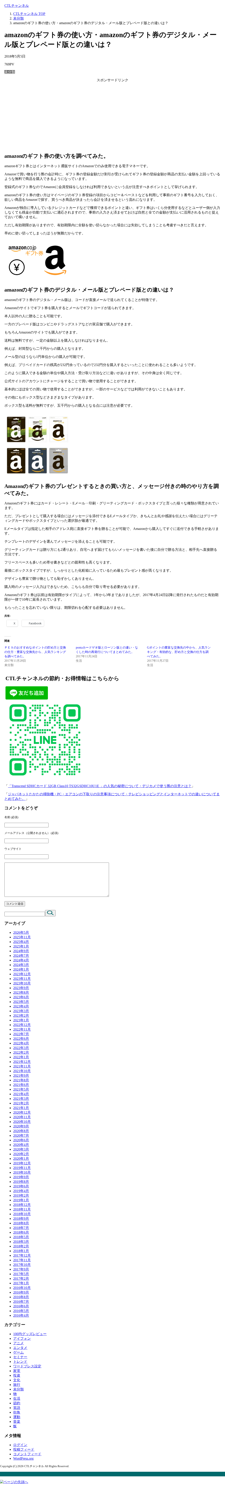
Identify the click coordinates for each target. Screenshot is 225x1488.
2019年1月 (21, 1200)
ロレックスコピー (72, 1474)
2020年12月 (22, 1112)
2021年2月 (21, 1103)
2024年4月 (21, 960)
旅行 (16, 1385)
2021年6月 (21, 1085)
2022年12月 (22, 1025)
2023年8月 (21, 992)
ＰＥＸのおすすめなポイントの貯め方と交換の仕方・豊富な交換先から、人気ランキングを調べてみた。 (35, 652)
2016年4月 (21, 1315)
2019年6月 (21, 1186)
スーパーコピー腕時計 (104, 1474)
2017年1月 (21, 1283)
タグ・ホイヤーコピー (39, 1474)
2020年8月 (21, 1131)
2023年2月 (21, 1015)
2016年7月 (21, 1301)
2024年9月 (21, 951)
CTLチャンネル (16, 5)
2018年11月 (22, 1209)
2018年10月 (22, 1214)
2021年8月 (21, 1080)
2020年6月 (21, 1140)
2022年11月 (22, 1029)
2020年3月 (21, 1149)
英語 (16, 1408)
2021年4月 (21, 1094)
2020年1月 (21, 1158)
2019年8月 (21, 1182)
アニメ (18, 1343)
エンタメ (20, 1348)
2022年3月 (21, 1048)
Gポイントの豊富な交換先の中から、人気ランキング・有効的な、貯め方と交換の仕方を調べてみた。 (179, 652)
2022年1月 (21, 1057)
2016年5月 (21, 1311)
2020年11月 (22, 1117)
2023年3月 (21, 1011)
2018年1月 (21, 1251)
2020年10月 (22, 1122)
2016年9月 (21, 1292)
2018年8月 (21, 1223)
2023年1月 (21, 1020)
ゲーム (18, 1352)
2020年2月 (21, 1154)
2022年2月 (21, 1052)
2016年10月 (22, 1288)
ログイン (20, 1445)
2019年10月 (22, 1172)
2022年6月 (21, 1038)
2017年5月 (21, 1274)
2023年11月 (22, 979)
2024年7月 (21, 955)
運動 (16, 1417)
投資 (16, 1375)
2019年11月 (22, 1168)
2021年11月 (22, 1066)
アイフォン (22, 1338)
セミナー (20, 1357)
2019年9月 (21, 1177)
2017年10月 (22, 1265)
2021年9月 (21, 1075)
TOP (29, 14)
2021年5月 (21, 1089)
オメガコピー (10, 1474)
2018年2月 (21, 1246)
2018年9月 (21, 1218)
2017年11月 (22, 1260)
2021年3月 (21, 1098)
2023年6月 (21, 997)
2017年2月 (21, 1278)
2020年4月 (21, 1145)
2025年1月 (21, 946)
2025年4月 (21, 942)
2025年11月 (22, 937)
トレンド (20, 1361)
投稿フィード (23, 1449)
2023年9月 (21, 988)
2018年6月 (21, 1232)
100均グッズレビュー (30, 1334)
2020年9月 (21, 1126)
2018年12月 (22, 1205)
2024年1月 (21, 969)
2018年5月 (21, 1237)
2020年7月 (21, 1135)
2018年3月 (21, 1241)
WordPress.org (23, 1458)
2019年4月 (21, 1191)
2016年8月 (21, 1297)
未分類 (9, 72)
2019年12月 (22, 1163)
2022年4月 (21, 1043)
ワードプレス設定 (27, 1366)
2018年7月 (21, 1228)
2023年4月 (21, 1006)
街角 (16, 1412)
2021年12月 (22, 1062)
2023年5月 (21, 1002)
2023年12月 (22, 974)
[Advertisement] (113, 117)
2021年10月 (22, 1071)
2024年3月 (21, 965)
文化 (16, 1380)
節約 (16, 1403)
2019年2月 (21, 1195)
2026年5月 (21, 932)
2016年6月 (21, 1306)
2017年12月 (22, 1255)
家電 (16, 1371)
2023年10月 (22, 983)
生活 (16, 1398)
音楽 (16, 1421)
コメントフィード (27, 1454)
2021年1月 (21, 1108)
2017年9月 (21, 1269)
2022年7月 (21, 1034)
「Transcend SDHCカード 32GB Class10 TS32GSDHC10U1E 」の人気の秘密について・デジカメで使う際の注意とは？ (99, 786)
